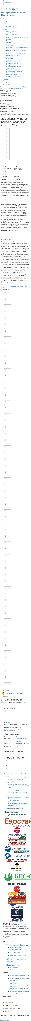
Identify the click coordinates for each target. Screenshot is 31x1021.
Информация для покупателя (14, 63)
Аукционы (5, 23)
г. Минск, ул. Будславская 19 (14, 693)
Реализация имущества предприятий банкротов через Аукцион (16, 54)
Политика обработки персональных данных (17, 73)
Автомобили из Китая (11, 34)
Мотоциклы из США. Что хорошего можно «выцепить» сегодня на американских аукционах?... (18, 792)
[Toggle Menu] (0, 20)
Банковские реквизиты (12, 74)
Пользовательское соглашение (14, 71)
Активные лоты (10, 25)
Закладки (5, 1)
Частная (26, 113)
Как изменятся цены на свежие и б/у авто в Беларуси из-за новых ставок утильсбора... (18, 779)
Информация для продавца (13, 65)
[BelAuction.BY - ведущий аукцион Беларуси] (15, 11)
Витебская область (19, 168)
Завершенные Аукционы (12, 28)
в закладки (17, 176)
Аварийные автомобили (16, 954)
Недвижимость (19, 113)
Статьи (5, 82)
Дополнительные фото (8, 165)
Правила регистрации (12, 61)
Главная (5, 21)
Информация (6, 57)
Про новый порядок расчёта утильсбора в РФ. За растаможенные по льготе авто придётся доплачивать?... (18, 798)
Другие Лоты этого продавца (11, 729)
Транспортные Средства (17, 944)
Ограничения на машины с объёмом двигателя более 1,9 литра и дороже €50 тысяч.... (18, 785)
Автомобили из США (11, 31)
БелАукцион (4, 113)
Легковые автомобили (15, 947)
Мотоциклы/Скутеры (15, 952)
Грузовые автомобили (15, 949)
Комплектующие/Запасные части (18, 955)
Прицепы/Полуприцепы (16, 951)
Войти (4, 4)
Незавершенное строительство (20, 740)
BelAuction (7, 722)
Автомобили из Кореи (12, 36)
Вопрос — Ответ (7, 81)
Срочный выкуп (7, 84)
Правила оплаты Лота (12, 69)
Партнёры (5, 79)
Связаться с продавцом (10, 748)
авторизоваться (5, 704)
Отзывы (5, 77)
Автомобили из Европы (12, 33)
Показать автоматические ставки (18, 286)
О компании (9, 58)
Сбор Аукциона (10, 68)
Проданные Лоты (10, 26)
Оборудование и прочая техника (17, 960)
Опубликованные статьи (15, 773)
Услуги (5, 29)
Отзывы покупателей (9, 730)
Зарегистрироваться (8, 2)
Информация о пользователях (14, 76)
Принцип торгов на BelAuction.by (14, 66)
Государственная (14, 967)
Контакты (8, 60)
